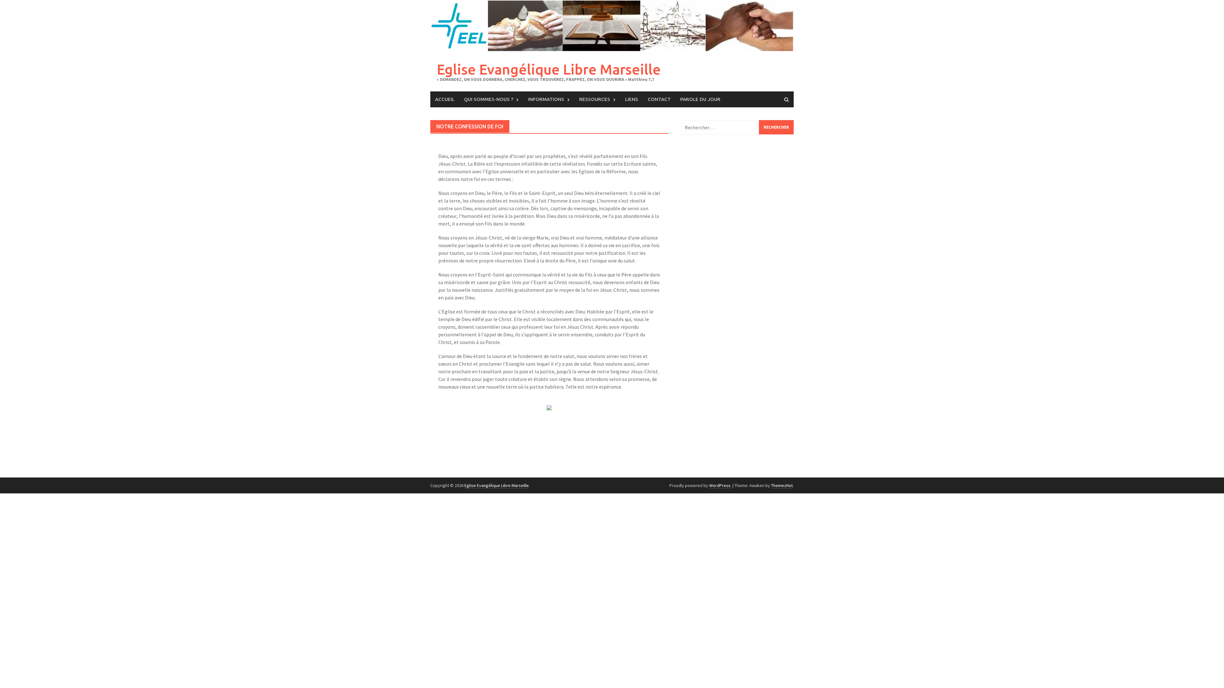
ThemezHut (782, 485)
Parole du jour (700, 99)
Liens (631, 99)
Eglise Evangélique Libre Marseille (549, 69)
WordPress (720, 485)
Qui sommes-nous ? (488, 99)
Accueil (445, 99)
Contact (659, 99)
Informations (546, 99)
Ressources (594, 99)
